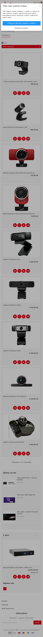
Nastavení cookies (21, 28)
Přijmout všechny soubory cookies (22, 23)
